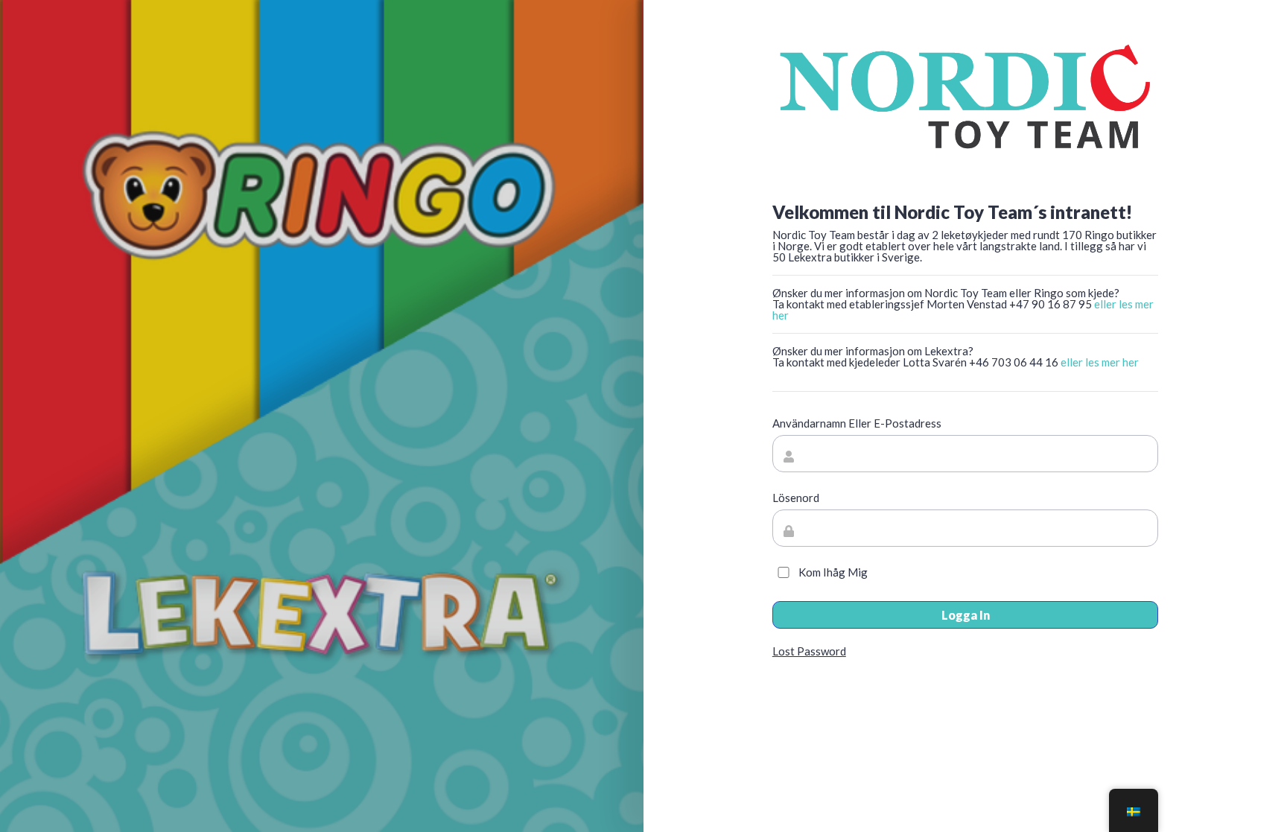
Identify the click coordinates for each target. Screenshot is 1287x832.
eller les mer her (1100, 362)
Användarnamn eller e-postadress (856, 423)
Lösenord (795, 498)
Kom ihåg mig (833, 572)
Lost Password (809, 651)
